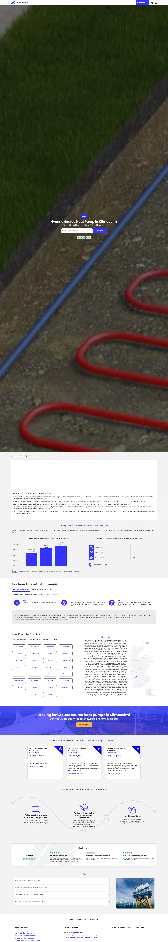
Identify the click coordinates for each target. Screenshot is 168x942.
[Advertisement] (84, 477)
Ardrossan (19, 687)
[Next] (141, 761)
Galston (34, 694)
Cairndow (50, 687)
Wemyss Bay (50, 667)
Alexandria (18, 660)
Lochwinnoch (34, 653)
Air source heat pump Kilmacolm (27, 935)
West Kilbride (19, 680)
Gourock (34, 660)
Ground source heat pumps (80, 526)
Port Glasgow (19, 646)
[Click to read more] (13, 516)
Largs (34, 674)
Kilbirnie (18, 667)
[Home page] (12, 456)
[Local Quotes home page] (19, 2)
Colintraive (65, 687)
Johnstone (19, 653)
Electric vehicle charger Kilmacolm (27, 940)
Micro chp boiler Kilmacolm (25, 938)
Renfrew (50, 660)
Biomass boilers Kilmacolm (25, 933)
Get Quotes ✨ (142, 2)
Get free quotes (84, 724)
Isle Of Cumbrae (66, 674)
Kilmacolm (103, 526)
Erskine (50, 653)
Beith (65, 667)
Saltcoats (34, 687)
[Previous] (27, 761)
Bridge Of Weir (34, 646)
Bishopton (66, 646)
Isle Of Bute (50, 680)
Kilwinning (34, 680)
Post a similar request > (36, 766)
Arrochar (65, 653)
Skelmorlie (34, 667)
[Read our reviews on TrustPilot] (84, 238)
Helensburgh (66, 660)
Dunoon (19, 674)
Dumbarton (50, 646)
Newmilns (50, 694)
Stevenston (65, 680)
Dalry (50, 674)
